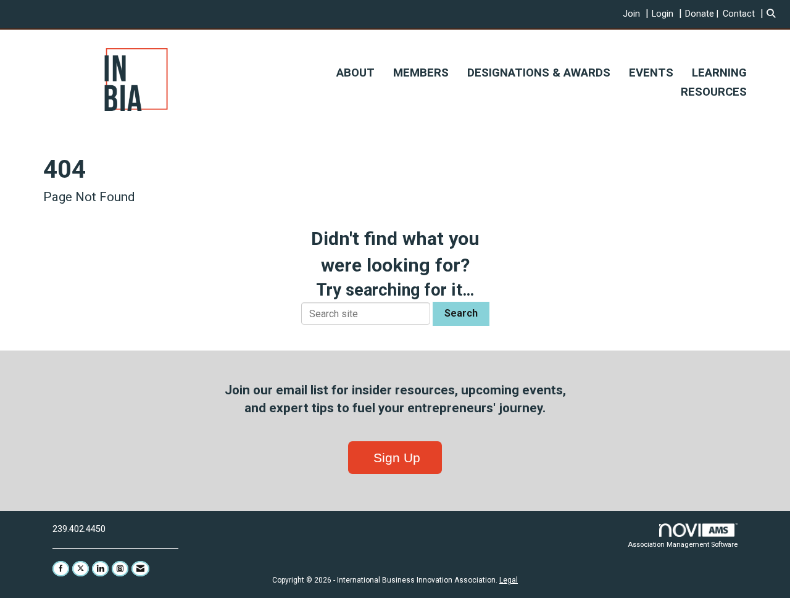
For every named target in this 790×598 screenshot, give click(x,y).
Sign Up (395, 458)
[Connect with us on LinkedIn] (100, 568)
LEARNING (719, 73)
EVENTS (651, 73)
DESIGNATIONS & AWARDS (538, 73)
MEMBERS (421, 73)
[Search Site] (774, 14)
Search (461, 313)
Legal (508, 580)
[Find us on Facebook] (60, 568)
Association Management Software (683, 545)
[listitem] (637, 14)
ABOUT (355, 73)
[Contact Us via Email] (140, 568)
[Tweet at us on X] (80, 568)
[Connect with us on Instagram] (120, 568)
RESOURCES (714, 92)
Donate (699, 14)
